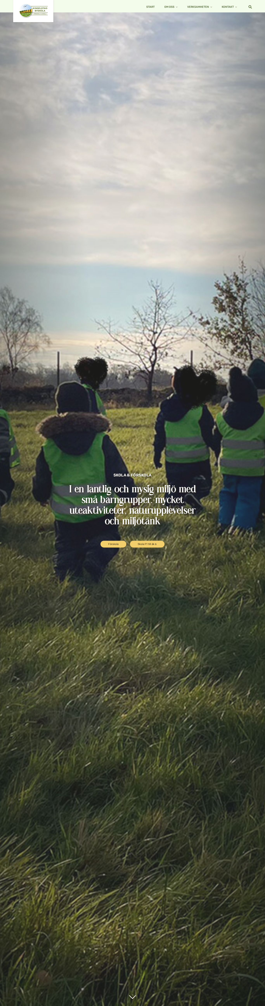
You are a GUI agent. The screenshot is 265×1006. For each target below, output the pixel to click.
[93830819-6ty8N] (33, 5)
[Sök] (247, 7)
